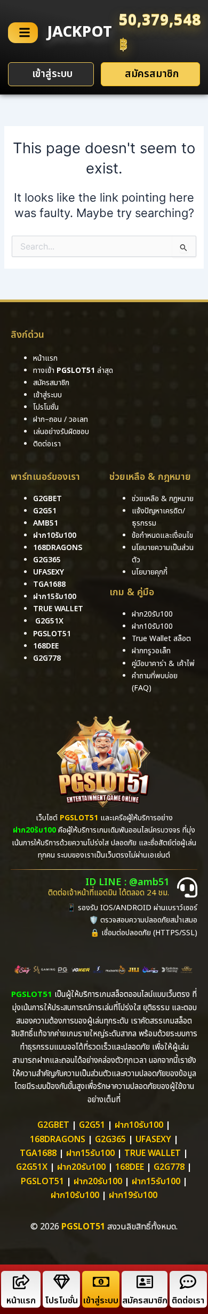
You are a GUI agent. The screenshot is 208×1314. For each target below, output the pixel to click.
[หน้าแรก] (21, 1282)
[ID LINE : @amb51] (187, 887)
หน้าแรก (21, 1300)
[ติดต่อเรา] (188, 1282)
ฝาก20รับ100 (81, 1167)
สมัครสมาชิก (144, 1300)
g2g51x (49, 621)
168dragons (57, 547)
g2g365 (47, 559)
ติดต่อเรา (47, 444)
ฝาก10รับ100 (54, 535)
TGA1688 (38, 1153)
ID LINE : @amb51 (127, 882)
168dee (129, 1167)
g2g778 (47, 658)
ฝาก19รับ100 (133, 1195)
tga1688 (49, 584)
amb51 (45, 523)
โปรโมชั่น (61, 1300)
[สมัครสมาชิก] (145, 1282)
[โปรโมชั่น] (61, 1282)
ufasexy (48, 572)
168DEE (46, 646)
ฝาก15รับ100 (54, 596)
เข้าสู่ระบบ (100, 1300)
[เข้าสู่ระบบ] (101, 1282)
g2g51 (45, 511)
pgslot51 (52, 633)
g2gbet (47, 498)
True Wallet (58, 608)
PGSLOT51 (42, 1181)
